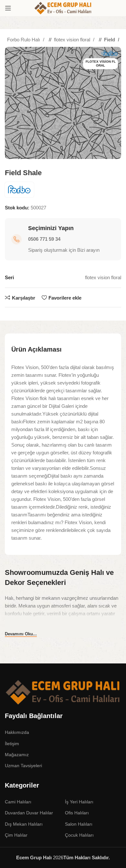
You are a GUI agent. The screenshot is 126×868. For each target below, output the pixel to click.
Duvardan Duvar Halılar (29, 812)
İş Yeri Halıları (79, 801)
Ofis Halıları (77, 812)
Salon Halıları (78, 824)
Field (110, 39)
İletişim (12, 743)
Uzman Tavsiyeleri (23, 765)
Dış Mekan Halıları (24, 824)
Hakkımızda (17, 732)
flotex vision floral (72, 39)
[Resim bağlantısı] (63, 691)
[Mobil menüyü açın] (8, 8)
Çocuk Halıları (79, 835)
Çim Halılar (16, 835)
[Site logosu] (63, 7)
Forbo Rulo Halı (24, 39)
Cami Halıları (18, 801)
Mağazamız (17, 754)
